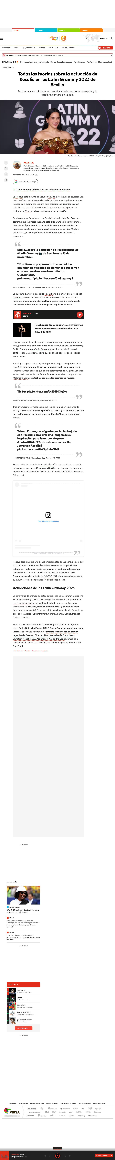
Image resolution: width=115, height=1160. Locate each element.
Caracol (97, 1108)
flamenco (17, 297)
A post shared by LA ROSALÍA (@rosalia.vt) (48, 553)
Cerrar (111, 55)
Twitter (6, 168)
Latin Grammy (18, 651)
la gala (68, 207)
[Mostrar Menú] (3, 38)
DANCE (62, 30)
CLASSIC (40, 30)
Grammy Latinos (29, 200)
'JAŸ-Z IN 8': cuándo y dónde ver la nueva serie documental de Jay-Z (23, 911)
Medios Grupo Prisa (12, 1116)
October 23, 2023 (53, 458)
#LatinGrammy (28, 253)
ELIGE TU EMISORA (103, 1155)
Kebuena (95, 1111)
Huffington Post (35, 1111)
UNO (47, 1111)
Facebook (6, 163)
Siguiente (70, 1155)
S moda (71, 1115)
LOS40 (16, 30)
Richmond (30, 1115)
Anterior (45, 1155)
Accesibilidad (23, 1103)
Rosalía (27, 651)
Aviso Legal (13, 1103)
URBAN (84, 30)
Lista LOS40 (6, 48)
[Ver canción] (12, 991)
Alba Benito (29, 163)
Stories (71, 1079)
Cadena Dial (71, 1111)
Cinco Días (62, 1111)
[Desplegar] (57, 1148)
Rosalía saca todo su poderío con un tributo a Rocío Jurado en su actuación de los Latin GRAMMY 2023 (59, 328)
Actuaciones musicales (40, 651)
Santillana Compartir (65, 1108)
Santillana (53, 1108)
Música (16, 48)
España (102, 39)
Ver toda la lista (22, 1028)
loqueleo (81, 1115)
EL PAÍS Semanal (79, 1111)
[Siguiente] (112, 62)
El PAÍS (32, 1108)
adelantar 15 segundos (64, 1155)
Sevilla (51, 196)
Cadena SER (74, 1108)
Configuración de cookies (68, 1103)
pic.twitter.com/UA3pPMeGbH (38, 449)
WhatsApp (6, 174)
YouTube (53, 1079)
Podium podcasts (52, 1115)
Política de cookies (52, 1103)
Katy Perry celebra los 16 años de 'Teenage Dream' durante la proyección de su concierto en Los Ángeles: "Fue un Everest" (23, 924)
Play (57, 1156)
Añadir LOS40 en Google (27, 182)
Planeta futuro (87, 1111)
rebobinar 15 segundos (50, 1155)
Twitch (66, 1079)
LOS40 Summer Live (68, 48)
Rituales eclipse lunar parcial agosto (34, 62)
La (18, 196)
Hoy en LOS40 (53, 48)
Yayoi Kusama (79, 62)
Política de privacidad (37, 1103)
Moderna (41, 1115)
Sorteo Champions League (61, 62)
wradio (54, 1111)
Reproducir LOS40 (80, 315)
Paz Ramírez (91, 62)
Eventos (42, 48)
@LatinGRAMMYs (29, 442)
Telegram (6, 180)
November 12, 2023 (54, 287)
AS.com (82, 1108)
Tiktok (48, 1079)
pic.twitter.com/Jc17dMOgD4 (47, 391)
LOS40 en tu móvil (85, 1103)
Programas (30, 48)
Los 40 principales (42, 1108)
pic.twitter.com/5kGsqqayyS (53, 278)
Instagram (44, 1079)
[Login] (112, 38)
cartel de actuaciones (23, 603)
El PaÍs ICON (62, 1115)
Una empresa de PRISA (12, 1110)
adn (89, 1108)
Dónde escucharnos (99, 1103)
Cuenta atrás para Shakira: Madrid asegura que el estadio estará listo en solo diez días (23, 937)
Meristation (92, 1115)
